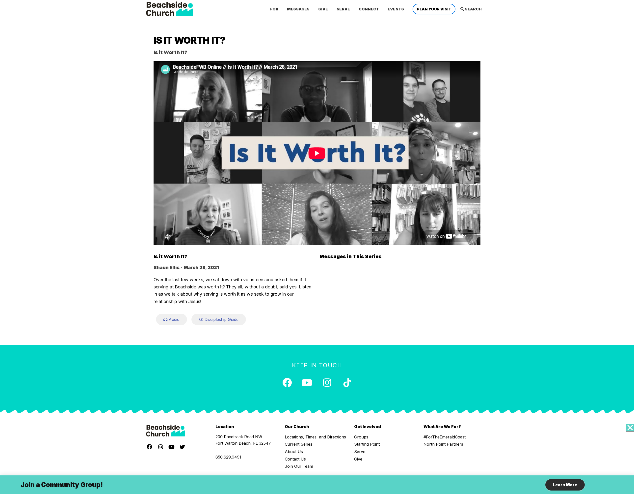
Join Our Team (299, 466)
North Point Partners (443, 444)
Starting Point (367, 444)
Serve (359, 451)
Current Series (298, 444)
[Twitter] (182, 446)
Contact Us (295, 459)
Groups (361, 436)
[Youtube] (307, 382)
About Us (294, 451)
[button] (171, 319)
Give (358, 459)
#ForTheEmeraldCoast (444, 436)
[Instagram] (327, 382)
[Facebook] (287, 382)
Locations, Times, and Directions (315, 436)
